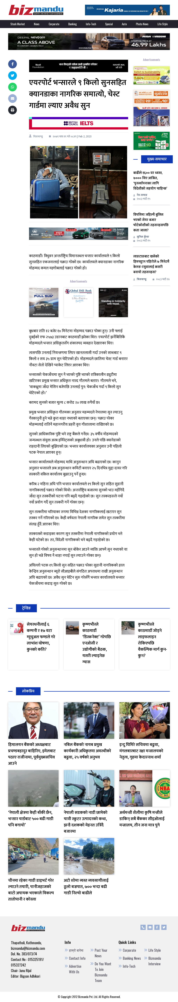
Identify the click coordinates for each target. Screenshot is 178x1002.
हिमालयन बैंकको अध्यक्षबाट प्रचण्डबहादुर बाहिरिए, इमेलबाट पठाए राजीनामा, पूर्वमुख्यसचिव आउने (32, 754)
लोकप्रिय (28, 691)
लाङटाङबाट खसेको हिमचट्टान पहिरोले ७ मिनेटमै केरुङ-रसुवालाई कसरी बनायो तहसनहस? (151, 264)
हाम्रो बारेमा (76, 950)
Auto (124, 24)
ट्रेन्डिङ (26, 608)
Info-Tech (91, 24)
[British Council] (78, 123)
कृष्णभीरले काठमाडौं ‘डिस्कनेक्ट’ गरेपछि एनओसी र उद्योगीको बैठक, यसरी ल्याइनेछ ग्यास (96, 643)
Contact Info (77, 958)
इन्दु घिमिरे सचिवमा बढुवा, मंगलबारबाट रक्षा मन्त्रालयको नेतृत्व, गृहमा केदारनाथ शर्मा (141, 751)
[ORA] (78, 233)
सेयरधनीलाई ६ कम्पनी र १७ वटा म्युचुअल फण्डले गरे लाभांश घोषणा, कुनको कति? (41, 637)
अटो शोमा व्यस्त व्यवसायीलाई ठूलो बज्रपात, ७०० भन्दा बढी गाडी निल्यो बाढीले (86, 887)
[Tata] (113, 302)
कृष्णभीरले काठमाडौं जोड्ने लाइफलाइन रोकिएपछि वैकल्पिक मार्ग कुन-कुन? (152, 640)
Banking (72, 24)
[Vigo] (44, 302)
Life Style (162, 24)
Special (109, 24)
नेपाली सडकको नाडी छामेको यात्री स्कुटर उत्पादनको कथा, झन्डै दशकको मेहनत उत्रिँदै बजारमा (85, 822)
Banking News (132, 958)
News (36, 24)
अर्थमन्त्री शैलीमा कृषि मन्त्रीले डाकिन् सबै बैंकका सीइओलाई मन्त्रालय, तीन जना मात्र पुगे (141, 819)
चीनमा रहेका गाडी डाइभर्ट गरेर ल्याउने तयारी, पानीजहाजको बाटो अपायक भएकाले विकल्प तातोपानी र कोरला (31, 890)
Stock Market (17, 24)
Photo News (142, 24)
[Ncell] (78, 66)
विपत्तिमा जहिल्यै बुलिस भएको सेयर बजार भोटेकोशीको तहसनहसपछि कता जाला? (150, 222)
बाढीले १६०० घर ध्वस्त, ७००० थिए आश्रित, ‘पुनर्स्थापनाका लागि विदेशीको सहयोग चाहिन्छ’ (150, 180)
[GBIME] (78, 302)
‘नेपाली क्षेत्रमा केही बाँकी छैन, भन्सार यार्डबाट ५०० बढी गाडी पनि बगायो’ (30, 819)
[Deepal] (89, 41)
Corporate (54, 24)
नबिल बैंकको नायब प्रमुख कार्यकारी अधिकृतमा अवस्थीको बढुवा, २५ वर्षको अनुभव (87, 751)
